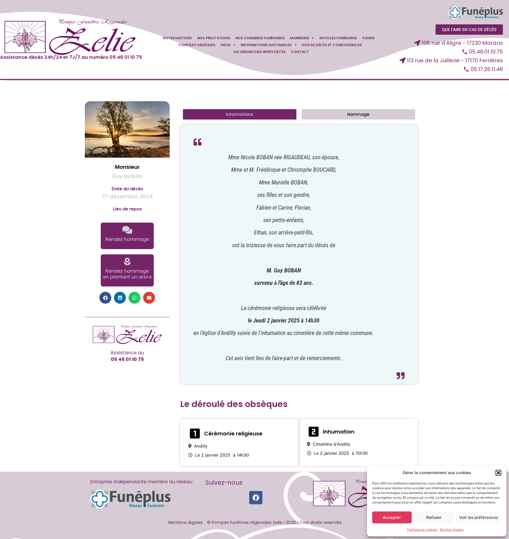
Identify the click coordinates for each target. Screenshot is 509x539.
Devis (226, 44)
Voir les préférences (478, 517)
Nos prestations (213, 38)
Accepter (392, 517)
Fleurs (368, 38)
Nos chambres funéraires (260, 38)
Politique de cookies (422, 530)
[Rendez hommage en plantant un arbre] (127, 261)
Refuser (433, 517)
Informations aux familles (266, 44)
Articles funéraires (338, 38)
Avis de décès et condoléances (332, 44)
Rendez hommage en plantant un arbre (127, 274)
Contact (300, 51)
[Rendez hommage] (127, 229)
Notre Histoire (177, 38)
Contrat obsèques (196, 44)
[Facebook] (255, 497)
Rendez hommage (127, 239)
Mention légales (451, 530)
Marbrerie (299, 38)
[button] (498, 472)
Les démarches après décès (260, 51)
